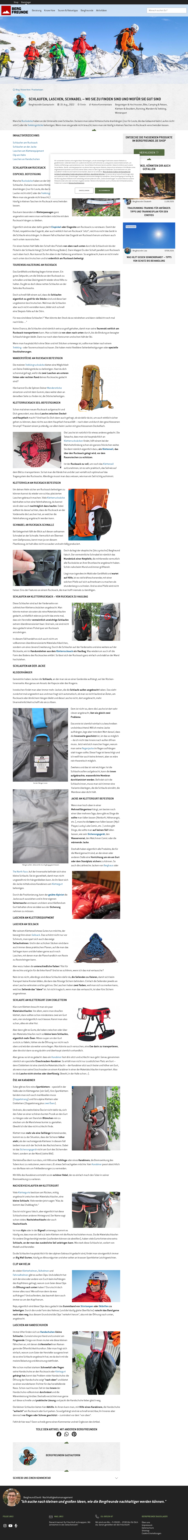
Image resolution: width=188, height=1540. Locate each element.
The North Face (20, 871)
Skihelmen (43, 1270)
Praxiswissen (37, 89)
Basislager (26, 2)
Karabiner (56, 1057)
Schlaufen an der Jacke (24, 146)
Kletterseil (107, 449)
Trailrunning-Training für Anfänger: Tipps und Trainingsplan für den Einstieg (149, 211)
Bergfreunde (87, 10)
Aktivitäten (101, 10)
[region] (95, 176)
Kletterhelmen (29, 1270)
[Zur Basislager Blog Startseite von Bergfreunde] (15, 10)
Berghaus (108, 865)
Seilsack (36, 934)
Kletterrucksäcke (56, 497)
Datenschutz (148, 1528)
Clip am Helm (19, 155)
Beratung (36, 10)
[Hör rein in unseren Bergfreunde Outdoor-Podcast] (16, 1527)
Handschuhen (47, 1331)
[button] (59, 1434)
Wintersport (121, 112)
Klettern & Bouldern (125, 108)
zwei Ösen (49, 1103)
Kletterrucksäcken (73, 440)
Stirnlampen (87, 1306)
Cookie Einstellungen (151, 1533)
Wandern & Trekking (156, 108)
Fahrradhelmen (21, 1274)
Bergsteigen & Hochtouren (128, 104)
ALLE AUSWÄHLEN (104, 190)
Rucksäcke (27, 121)
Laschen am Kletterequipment (28, 151)
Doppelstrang (21, 1099)
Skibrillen (104, 1306)
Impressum (147, 1525)
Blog (17, 89)
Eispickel (56, 227)
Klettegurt (60, 1371)
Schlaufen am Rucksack (25, 142)
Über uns (146, 1522)
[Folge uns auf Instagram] (5, 1527)
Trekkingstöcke (35, 125)
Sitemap (145, 1530)
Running (140, 108)
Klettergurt (57, 883)
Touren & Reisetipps (68, 10)
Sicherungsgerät (96, 834)
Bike (145, 104)
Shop (16, 2)
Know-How (49, 10)
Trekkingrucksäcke (35, 364)
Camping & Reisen (157, 104)
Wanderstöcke (54, 387)
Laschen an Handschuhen (26, 159)
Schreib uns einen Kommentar (32, 1478)
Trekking (17, 347)
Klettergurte (24, 1192)
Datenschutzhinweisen (76, 183)
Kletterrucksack (64, 651)
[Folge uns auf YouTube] (10, 1527)
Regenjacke (88, 748)
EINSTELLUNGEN (84, 190)
